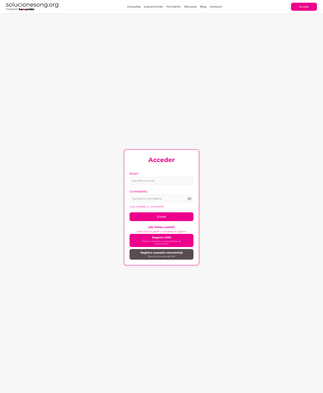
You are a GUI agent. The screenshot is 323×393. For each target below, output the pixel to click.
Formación (173, 6)
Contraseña (138, 191)
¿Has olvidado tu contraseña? (147, 206)
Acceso (304, 6)
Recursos (190, 6)
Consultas (133, 6)
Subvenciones (153, 6)
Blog (203, 6)
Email (134, 173)
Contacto (216, 6)
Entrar (161, 217)
